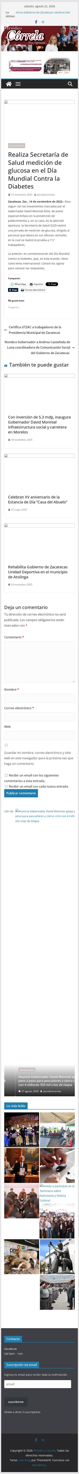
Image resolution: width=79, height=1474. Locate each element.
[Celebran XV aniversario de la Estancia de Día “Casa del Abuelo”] (39, 456)
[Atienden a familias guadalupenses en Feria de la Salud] (57, 1165)
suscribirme (16, 1402)
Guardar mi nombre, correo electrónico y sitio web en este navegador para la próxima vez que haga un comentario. (38, 758)
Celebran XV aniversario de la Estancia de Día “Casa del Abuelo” (37, 499)
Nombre (11, 689)
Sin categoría (17, 145)
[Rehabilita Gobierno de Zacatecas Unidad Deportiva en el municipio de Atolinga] (39, 526)
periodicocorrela (46, 194)
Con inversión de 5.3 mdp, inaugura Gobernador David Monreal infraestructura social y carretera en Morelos (39, 424)
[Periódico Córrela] (8, 84)
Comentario (14, 637)
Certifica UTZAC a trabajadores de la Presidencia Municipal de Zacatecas (35, 330)
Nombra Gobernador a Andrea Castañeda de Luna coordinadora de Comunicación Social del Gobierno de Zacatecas (37, 347)
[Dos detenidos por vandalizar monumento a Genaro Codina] (57, 1256)
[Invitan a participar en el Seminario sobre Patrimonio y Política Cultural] (57, 1193)
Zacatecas (10, 1349)
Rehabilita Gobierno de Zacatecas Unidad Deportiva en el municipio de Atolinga (38, 571)
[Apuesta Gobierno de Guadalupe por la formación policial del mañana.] (57, 1292)
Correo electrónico (19, 708)
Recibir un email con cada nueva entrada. (39, 786)
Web (7, 727)
